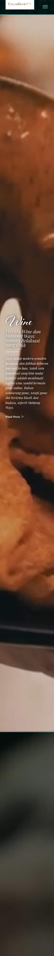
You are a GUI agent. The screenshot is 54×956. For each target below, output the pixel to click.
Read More (12, 416)
